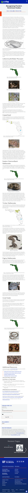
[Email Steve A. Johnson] (13, 11)
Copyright (16, 473)
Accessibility (17, 471)
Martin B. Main (18, 10)
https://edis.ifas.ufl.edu (20, 433)
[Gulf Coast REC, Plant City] (8, 445)
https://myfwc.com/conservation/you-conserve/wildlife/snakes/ (13, 397)
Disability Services (22, 489)
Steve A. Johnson (10, 10)
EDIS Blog (16, 469)
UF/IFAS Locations (5, 479)
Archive (17, 489)
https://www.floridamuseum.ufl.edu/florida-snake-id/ (11, 394)
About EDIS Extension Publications (20, 483)
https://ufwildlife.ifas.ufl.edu (15, 434)
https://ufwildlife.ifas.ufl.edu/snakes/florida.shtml (11, 391)
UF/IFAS (3, 481)
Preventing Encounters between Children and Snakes (12, 373)
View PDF (7, 417)
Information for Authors (19, 479)
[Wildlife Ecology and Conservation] (19, 448)
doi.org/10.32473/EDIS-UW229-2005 (7, 410)
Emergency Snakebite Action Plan (9, 374)
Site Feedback (4, 473)
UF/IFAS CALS (4, 482)
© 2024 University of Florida (6, 489)
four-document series (14, 368)
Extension (4, 485)
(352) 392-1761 (5, 474)
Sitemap (12, 489)
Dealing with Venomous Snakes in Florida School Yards (12, 371)
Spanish (3, 423)
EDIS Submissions (18, 481)
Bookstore (16, 470)
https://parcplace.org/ (6, 399)
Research (3, 483)
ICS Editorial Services (18, 482)
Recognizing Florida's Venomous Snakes (10, 375)
